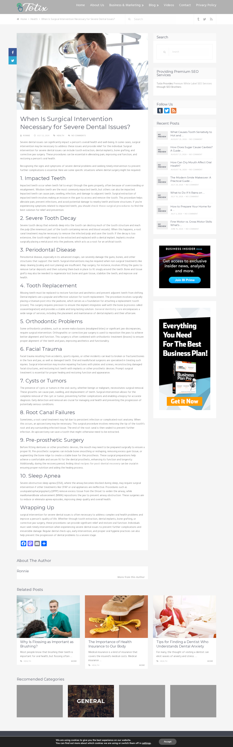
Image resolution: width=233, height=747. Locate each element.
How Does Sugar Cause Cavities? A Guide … (191, 149)
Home (80, 5)
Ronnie (26, 135)
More (74, 661)
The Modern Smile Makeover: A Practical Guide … (190, 179)
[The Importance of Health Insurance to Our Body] (116, 616)
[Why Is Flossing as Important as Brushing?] (48, 616)
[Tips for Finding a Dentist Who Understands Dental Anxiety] (184, 616)
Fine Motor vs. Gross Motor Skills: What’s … (191, 223)
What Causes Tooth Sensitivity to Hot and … (191, 133)
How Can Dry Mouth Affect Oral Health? (191, 164)
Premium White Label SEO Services (193, 84)
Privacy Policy (206, 5)
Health (60, 135)
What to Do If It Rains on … (187, 192)
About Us (97, 5)
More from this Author (131, 577)
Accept (167, 741)
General (91, 701)
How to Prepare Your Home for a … (190, 208)
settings (146, 743)
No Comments (78, 135)
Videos (169, 5)
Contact (185, 5)
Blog (152, 5)
